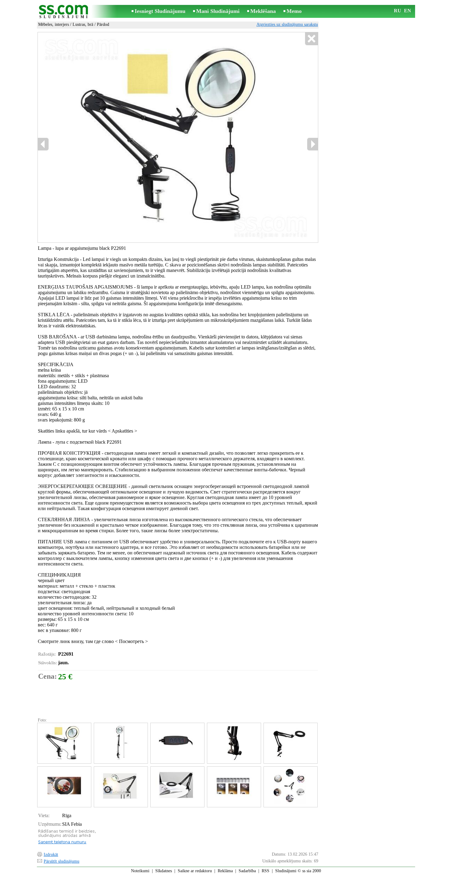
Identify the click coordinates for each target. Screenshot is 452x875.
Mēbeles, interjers (53, 24)
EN (407, 10)
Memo (294, 11)
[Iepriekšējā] (43, 144)
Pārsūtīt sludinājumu (61, 861)
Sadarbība (247, 871)
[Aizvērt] (311, 39)
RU (397, 10)
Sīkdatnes (163, 871)
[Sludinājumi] (64, 11)
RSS (265, 871)
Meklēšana (263, 11)
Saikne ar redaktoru (195, 871)
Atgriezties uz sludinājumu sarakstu (287, 24)
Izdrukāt (51, 854)
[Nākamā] (312, 144)
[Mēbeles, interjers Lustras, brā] (64, 743)
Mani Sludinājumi (218, 11)
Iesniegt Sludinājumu (160, 11)
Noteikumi (140, 871)
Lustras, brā (83, 24)
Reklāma (225, 871)
